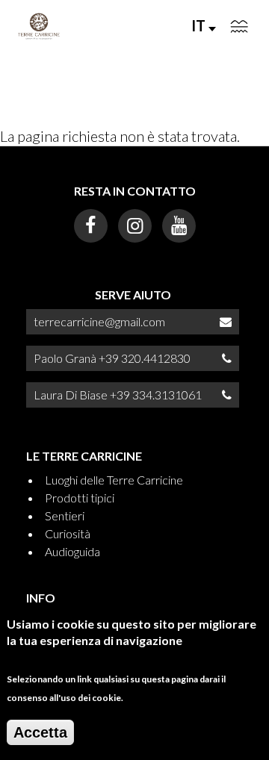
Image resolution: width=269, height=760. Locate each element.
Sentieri (64, 515)
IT (199, 25)
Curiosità (67, 533)
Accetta (40, 732)
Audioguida (72, 551)
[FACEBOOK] (90, 226)
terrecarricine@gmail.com (99, 321)
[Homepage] (39, 26)
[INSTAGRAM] (134, 226)
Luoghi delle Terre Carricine (114, 480)
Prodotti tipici (79, 497)
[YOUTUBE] (179, 226)
